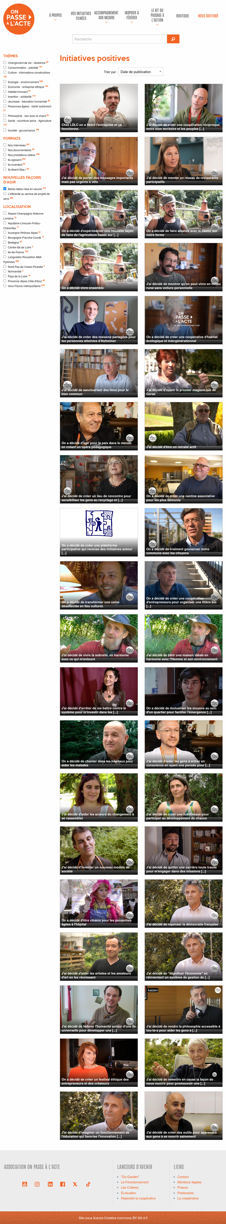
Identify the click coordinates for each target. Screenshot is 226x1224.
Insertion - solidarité (22, 96)
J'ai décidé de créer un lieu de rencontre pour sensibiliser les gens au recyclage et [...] (96, 498)
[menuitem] (55, 15)
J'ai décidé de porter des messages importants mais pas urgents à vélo (97, 179)
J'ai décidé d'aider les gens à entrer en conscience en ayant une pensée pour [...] (178, 763)
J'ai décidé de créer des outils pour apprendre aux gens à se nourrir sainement (181, 1134)
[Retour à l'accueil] (18, 18)
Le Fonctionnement (135, 1182)
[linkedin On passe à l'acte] (50, 1184)
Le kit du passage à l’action (157, 15)
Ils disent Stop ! (18, 169)
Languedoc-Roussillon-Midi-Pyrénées (22, 259)
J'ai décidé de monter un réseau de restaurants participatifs (182, 179)
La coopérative (188, 1198)
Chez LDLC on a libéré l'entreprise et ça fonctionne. (92, 126)
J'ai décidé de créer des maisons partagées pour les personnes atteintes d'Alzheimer (99, 339)
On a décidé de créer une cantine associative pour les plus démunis (180, 498)
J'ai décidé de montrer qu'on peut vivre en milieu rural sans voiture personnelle (183, 286)
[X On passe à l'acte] (76, 1184)
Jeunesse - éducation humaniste (29, 101)
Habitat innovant (19, 91)
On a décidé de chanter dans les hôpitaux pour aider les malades (97, 763)
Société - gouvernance (23, 130)
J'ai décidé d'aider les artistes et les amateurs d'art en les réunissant (96, 975)
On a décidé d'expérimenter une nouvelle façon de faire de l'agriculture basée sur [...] (98, 232)
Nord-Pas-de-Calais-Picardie (26, 266)
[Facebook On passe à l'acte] (62, 1184)
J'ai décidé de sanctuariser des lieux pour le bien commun (95, 392)
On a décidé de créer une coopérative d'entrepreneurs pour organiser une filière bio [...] (181, 602)
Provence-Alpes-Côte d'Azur (26, 281)
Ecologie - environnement (25, 82)
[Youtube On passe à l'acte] (24, 1184)
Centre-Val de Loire (20, 247)
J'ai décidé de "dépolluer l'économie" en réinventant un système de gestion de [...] (178, 975)
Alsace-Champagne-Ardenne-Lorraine (23, 215)
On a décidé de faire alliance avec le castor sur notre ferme (181, 232)
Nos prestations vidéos (23, 154)
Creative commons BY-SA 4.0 (125, 1217)
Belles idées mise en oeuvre (27, 189)
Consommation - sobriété (25, 67)
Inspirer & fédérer (132, 15)
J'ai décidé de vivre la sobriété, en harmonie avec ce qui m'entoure (95, 657)
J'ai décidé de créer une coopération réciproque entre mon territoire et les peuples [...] (183, 126)
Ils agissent (16, 159)
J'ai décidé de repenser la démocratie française (182, 924)
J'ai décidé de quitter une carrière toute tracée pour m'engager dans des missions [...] (181, 869)
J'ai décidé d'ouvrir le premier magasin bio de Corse (181, 392)
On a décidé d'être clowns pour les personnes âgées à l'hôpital (97, 922)
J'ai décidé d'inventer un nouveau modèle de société (96, 869)
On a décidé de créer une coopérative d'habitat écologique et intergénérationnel (182, 339)
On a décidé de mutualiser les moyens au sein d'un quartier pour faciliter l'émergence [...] (181, 710)
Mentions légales (189, 1182)
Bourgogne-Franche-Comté (26, 237)
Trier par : (111, 72)
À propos (55, 15)
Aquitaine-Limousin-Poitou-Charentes (22, 225)
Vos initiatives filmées (81, 15)
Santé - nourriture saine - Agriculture (27, 122)
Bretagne (15, 242)
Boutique (182, 15)
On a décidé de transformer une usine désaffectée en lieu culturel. (90, 604)
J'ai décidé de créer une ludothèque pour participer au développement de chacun (177, 816)
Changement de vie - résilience (28, 62)
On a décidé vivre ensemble (83, 288)
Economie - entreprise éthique (28, 86)
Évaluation (128, 1192)
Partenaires (185, 1192)
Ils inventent (16, 164)
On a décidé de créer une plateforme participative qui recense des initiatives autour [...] (97, 549)
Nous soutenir (208, 15)
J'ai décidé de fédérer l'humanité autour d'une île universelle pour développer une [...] (99, 1028)
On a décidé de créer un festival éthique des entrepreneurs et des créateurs (95, 1081)
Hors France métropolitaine (26, 286)
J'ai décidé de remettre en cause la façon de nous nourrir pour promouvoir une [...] (179, 1081)
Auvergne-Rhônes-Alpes (24, 232)
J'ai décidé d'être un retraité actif (171, 447)
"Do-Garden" (130, 1176)
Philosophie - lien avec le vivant (28, 116)
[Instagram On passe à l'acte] (38, 1184)
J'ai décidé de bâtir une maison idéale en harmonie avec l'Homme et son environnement (181, 657)
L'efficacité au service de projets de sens (26, 196)
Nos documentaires (21, 150)
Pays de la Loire (19, 276)
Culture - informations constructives (26, 74)
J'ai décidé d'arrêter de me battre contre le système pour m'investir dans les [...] (94, 710)
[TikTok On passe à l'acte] (88, 1184)
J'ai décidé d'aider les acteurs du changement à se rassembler (98, 816)
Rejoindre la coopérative (138, 1198)
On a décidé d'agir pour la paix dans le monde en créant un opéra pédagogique (97, 445)
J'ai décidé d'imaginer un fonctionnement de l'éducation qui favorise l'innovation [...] (95, 1134)
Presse (182, 1187)
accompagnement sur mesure (106, 15)
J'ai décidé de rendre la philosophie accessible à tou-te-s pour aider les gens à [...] (183, 1028)
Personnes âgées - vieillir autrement (27, 108)
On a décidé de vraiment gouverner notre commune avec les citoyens (177, 551)
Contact (183, 1176)
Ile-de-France (18, 252)
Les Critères (130, 1187)
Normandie (15, 271)
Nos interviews (19, 145)
